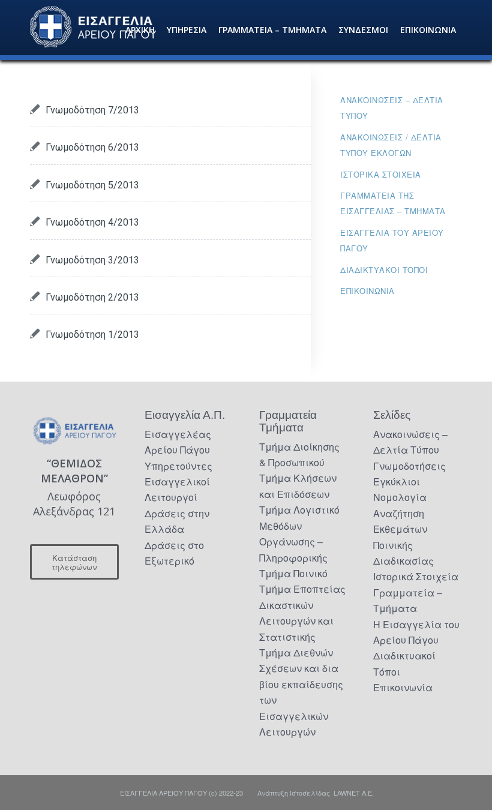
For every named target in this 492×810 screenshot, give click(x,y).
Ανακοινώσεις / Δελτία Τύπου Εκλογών (391, 144)
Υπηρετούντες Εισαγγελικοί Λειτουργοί (178, 482)
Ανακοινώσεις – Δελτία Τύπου (391, 107)
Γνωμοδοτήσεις (409, 466)
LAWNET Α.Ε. (354, 792)
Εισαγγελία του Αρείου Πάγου (392, 240)
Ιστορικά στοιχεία (380, 174)
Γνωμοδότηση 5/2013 (92, 185)
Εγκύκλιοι (396, 481)
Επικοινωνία (367, 290)
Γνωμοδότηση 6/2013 (92, 147)
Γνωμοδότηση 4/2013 (92, 222)
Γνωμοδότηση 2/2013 (92, 297)
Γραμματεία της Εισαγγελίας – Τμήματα (393, 203)
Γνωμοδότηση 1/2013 (92, 334)
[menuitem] (140, 30)
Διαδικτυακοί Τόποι (384, 269)
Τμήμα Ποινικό (293, 573)
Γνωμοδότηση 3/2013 (92, 260)
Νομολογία (400, 497)
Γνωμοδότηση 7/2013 (92, 110)
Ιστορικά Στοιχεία (415, 576)
